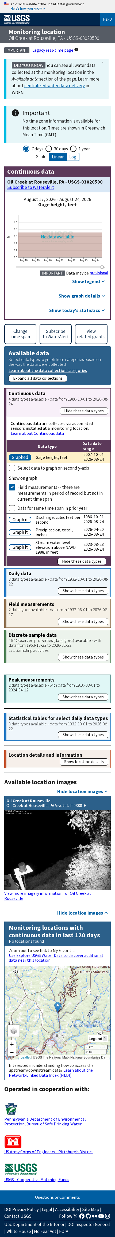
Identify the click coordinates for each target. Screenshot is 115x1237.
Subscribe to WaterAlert (30, 187)
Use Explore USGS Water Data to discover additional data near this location (56, 958)
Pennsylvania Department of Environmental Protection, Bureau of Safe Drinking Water (45, 1121)
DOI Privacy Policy (21, 1209)
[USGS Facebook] (82, 1218)
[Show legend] (105, 1038)
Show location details (84, 761)
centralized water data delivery (54, 86)
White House (18, 1231)
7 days (37, 149)
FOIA (63, 1231)
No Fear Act (45, 1231)
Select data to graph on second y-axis (53, 468)
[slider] (102, 267)
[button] (57, 1007)
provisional (99, 273)
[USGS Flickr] (94, 1218)
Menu (107, 19)
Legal (47, 1209)
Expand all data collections (38, 378)
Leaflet (25, 1057)
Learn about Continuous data (37, 433)
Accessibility (67, 1209)
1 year (84, 149)
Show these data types (83, 590)
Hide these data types (84, 410)
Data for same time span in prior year (52, 508)
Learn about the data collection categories (48, 370)
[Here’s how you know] (57, 6)
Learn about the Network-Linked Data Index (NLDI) (51, 1072)
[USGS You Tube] (101, 1218)
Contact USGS (18, 1216)
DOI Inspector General (88, 1224)
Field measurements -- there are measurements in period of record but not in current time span (60, 493)
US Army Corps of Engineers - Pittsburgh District (48, 1151)
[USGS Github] (88, 1218)
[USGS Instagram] (107, 1218)
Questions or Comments (57, 1197)
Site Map (90, 1209)
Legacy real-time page (53, 50)
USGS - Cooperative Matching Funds (36, 1179)
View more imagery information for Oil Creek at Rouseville (47, 895)
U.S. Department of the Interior (34, 1224)
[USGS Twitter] (75, 1218)
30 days (61, 149)
